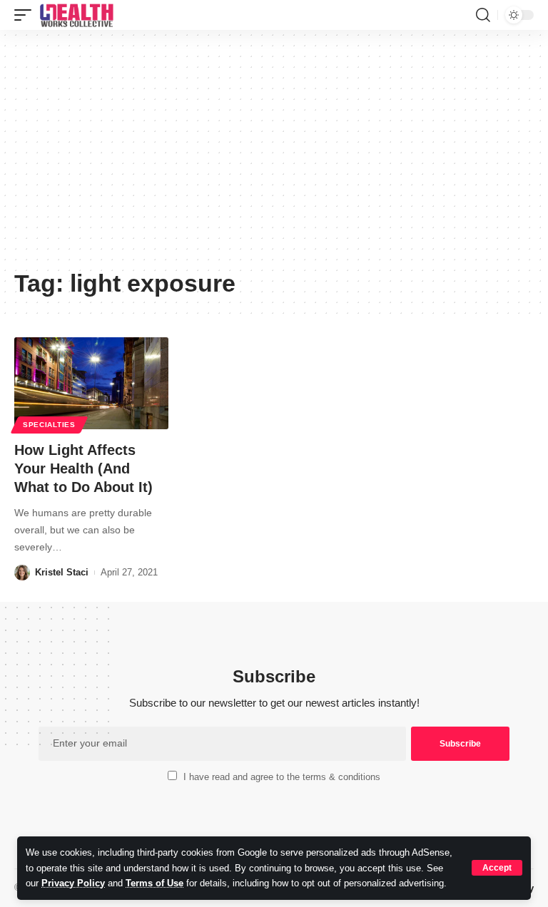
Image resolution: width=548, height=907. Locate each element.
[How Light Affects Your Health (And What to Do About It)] (91, 383)
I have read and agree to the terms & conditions (281, 777)
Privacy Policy (73, 883)
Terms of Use (154, 883)
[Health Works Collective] (76, 15)
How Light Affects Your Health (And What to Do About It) (83, 468)
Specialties (49, 425)
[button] (497, 868)
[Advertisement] (274, 155)
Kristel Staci (61, 572)
